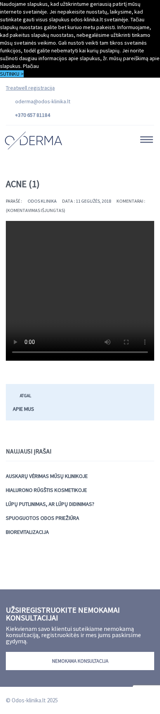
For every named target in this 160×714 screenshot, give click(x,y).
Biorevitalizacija (27, 531)
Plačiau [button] (31, 66)
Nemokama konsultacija (80, 661)
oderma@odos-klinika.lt (42, 101)
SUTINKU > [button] (12, 73)
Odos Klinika (42, 201)
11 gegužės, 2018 (93, 201)
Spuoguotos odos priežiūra (42, 517)
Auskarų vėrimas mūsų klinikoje (47, 476)
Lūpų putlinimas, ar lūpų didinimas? (50, 503)
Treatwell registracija (30, 87)
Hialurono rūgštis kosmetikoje (46, 489)
